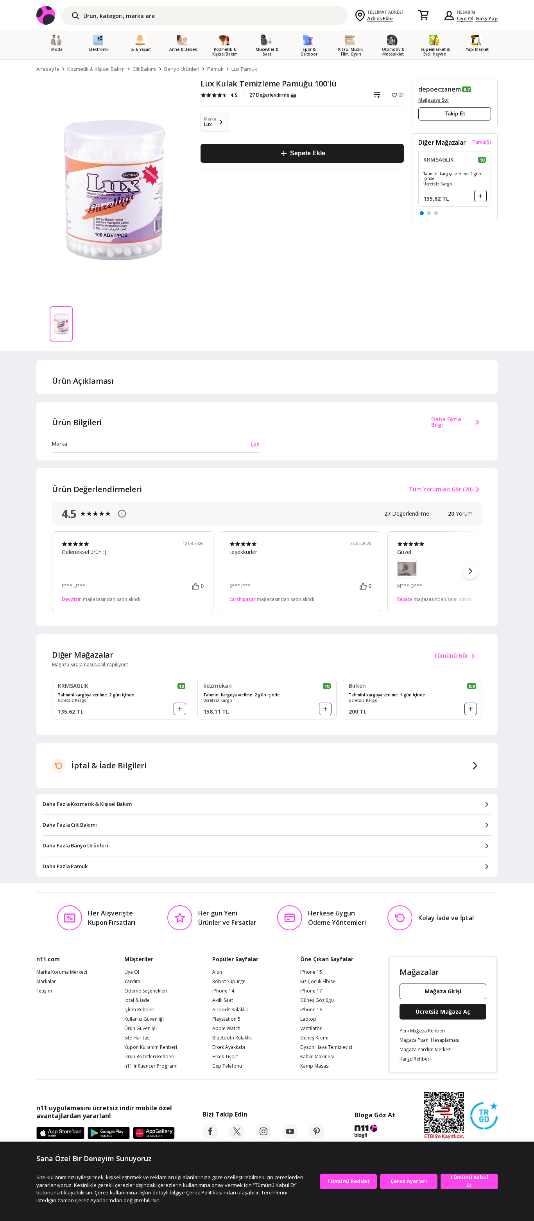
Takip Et (455, 114)
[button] (422, 213)
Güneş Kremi (314, 1038)
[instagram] (263, 1137)
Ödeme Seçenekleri (145, 991)
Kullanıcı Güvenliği (144, 1019)
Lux (255, 443)
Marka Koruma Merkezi (61, 972)
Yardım (132, 981)
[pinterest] (316, 1137)
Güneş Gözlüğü (317, 1000)
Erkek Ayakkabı (228, 1047)
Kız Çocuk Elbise (317, 981)
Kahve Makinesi (317, 1057)
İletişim (44, 991)
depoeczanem (439, 89)
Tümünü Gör (451, 655)
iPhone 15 (311, 972)
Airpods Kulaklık (230, 1010)
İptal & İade (137, 1000)
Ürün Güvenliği (140, 1028)
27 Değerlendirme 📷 (272, 95)
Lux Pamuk (244, 68)
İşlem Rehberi (139, 1010)
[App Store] (60, 1133)
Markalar (46, 981)
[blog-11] (375, 1132)
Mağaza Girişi (443, 991)
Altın (217, 972)
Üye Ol (465, 18)
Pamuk (215, 68)
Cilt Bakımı (144, 68)
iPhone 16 (311, 1010)
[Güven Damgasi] (484, 1116)
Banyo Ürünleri (181, 68)
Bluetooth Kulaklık (232, 1038)
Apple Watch (226, 1028)
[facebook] (210, 1137)
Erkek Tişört (225, 1057)
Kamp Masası (315, 1066)
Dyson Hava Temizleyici (326, 1047)
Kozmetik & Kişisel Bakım (96, 68)
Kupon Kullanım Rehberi (150, 1047)
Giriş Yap (486, 18)
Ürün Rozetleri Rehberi (149, 1057)
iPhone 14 (223, 991)
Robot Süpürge (228, 981)
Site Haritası (137, 1038)
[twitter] (237, 1137)
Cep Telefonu (227, 1066)
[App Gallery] (154, 1133)
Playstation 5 (226, 1019)
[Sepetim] (423, 15)
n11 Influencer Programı (150, 1066)
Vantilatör (311, 1028)
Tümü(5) (481, 142)
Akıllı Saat (222, 1000)
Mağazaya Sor (433, 100)
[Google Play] (109, 1133)
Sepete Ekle (307, 153)
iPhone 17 (311, 991)
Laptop (308, 1019)
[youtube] (290, 1137)
